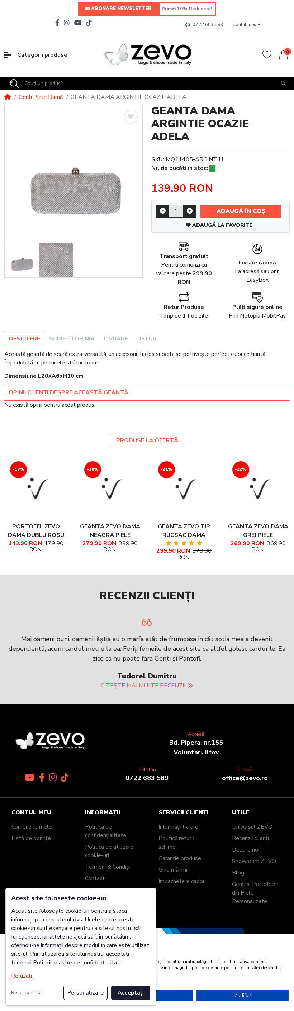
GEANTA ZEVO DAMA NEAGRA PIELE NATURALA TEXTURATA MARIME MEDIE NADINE (110, 531)
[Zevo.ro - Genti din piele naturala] (146, 54)
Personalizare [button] (85, 993)
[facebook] (56, 22)
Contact (95, 878)
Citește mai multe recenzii (143, 686)
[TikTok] (90, 22)
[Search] (14, 83)
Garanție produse (179, 858)
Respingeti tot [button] (26, 992)
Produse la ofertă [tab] (147, 440)
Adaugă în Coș (241, 211)
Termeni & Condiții (108, 867)
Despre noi (245, 850)
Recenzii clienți (250, 838)
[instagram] (67, 22)
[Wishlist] (266, 54)
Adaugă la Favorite (221, 225)
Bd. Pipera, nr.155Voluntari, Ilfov (196, 747)
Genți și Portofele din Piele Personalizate (254, 892)
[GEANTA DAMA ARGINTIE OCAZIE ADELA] (73, 174)
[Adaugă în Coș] (27, 487)
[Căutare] (283, 83)
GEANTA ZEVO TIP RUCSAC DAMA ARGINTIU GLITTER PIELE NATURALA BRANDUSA (184, 531)
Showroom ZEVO (254, 861)
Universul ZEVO (252, 827)
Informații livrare (178, 827)
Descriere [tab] (24, 339)
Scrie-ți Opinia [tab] (72, 339)
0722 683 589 (147, 778)
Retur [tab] (147, 339)
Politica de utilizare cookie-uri (109, 851)
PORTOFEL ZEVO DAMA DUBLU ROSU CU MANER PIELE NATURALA (36, 531)
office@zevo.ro (245, 778)
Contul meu (31, 812)
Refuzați (21, 976)
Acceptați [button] (131, 993)
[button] (246, 25)
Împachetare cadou (182, 881)
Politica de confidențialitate (105, 831)
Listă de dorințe (31, 838)
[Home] (7, 97)
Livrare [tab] (116, 339)
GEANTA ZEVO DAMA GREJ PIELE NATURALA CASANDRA (258, 531)
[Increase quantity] (189, 211)
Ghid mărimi (172, 870)
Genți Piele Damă (41, 97)
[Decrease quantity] (162, 211)
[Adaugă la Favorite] (131, 117)
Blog (238, 873)
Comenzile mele (31, 827)
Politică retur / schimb (176, 842)
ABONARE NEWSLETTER (121, 8)
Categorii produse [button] (42, 55)
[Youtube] (78, 22)
